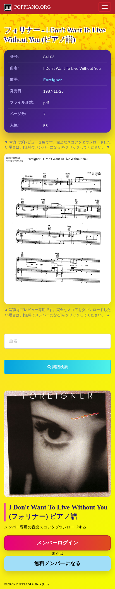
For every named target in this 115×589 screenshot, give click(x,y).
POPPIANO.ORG (31, 7)
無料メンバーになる (57, 563)
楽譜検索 (59, 367)
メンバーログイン (57, 542)
